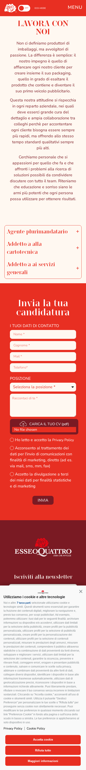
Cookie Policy (36, 728)
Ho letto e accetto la (44, 439)
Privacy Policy (13, 728)
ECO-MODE (40, 8)
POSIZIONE (20, 378)
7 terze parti (24, 603)
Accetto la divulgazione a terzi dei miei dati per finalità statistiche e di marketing (40, 480)
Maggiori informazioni (43, 761)
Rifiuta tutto (43, 750)
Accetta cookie (43, 739)
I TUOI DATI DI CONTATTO (34, 325)
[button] (80, 591)
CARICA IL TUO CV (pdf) (49, 424)
